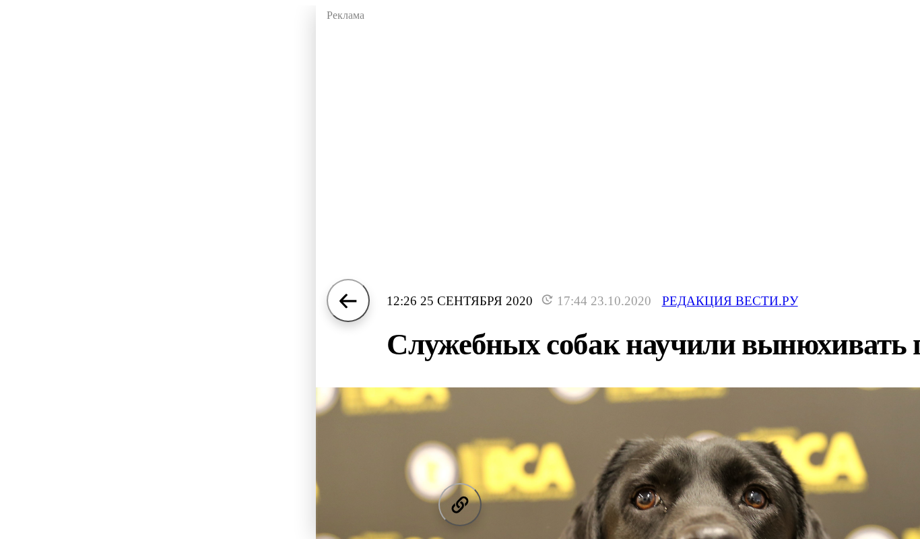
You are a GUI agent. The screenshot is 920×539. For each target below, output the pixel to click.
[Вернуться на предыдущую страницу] (348, 300)
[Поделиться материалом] (460, 504)
